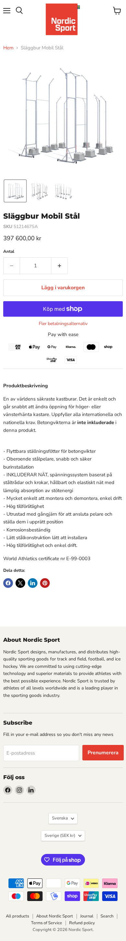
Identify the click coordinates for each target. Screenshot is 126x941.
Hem (8, 48)
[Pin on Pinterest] (45, 583)
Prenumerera (103, 752)
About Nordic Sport (54, 916)
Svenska (60, 818)
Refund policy (82, 923)
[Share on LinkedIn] (32, 583)
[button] (15, 191)
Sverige (60, 835)
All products (17, 916)
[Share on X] (20, 583)
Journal (86, 916)
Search (106, 916)
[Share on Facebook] (8, 583)
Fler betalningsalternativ (63, 323)
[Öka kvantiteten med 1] (59, 265)
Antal (8, 251)
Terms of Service (46, 923)
